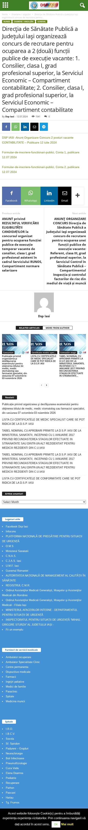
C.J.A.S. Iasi (13, 560)
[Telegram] (44, 127)
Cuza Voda (12, 768)
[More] (77, 196)
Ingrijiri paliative (15, 681)
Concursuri (8, 352)
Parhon (10, 787)
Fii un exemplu (14, 629)
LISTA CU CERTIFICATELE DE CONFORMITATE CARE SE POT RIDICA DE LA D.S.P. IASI (41, 480)
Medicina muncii (15, 701)
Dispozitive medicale (18, 671)
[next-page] (46, 385)
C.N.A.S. (11, 555)
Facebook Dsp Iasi (17, 526)
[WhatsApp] (15, 127)
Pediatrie (11, 778)
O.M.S (10, 546)
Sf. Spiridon (13, 743)
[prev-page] (41, 385)
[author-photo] (44, 302)
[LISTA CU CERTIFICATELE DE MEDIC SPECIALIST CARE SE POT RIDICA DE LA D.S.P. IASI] (44, 344)
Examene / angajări (21, 14)
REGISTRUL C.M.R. (18, 585)
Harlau (9, 797)
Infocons (11, 531)
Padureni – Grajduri (17, 748)
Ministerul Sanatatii (17, 551)
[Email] (34, 127)
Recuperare (12, 782)
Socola (10, 738)
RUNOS (6, 21)
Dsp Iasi (9, 116)
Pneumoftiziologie (16, 763)
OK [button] (56, 824)
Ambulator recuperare (18, 657)
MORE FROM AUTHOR (57, 327)
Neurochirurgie (14, 753)
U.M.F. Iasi (12, 565)
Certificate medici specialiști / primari (44, 352)
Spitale (10, 696)
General (41, 21)
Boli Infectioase (15, 758)
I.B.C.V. (10, 733)
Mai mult (67, 824)
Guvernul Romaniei (17, 570)
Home (5, 14)
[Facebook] (6, 127)
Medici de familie (16, 686)
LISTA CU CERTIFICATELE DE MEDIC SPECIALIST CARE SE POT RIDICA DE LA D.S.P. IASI (43, 359)
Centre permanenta (17, 666)
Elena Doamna (14, 773)
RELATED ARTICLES (29, 327)
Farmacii (11, 676)
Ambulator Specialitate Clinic (23, 662)
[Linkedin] (25, 127)
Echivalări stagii (68, 352)
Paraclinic (11, 691)
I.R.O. (9, 728)
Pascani (10, 792)
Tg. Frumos (12, 802)
